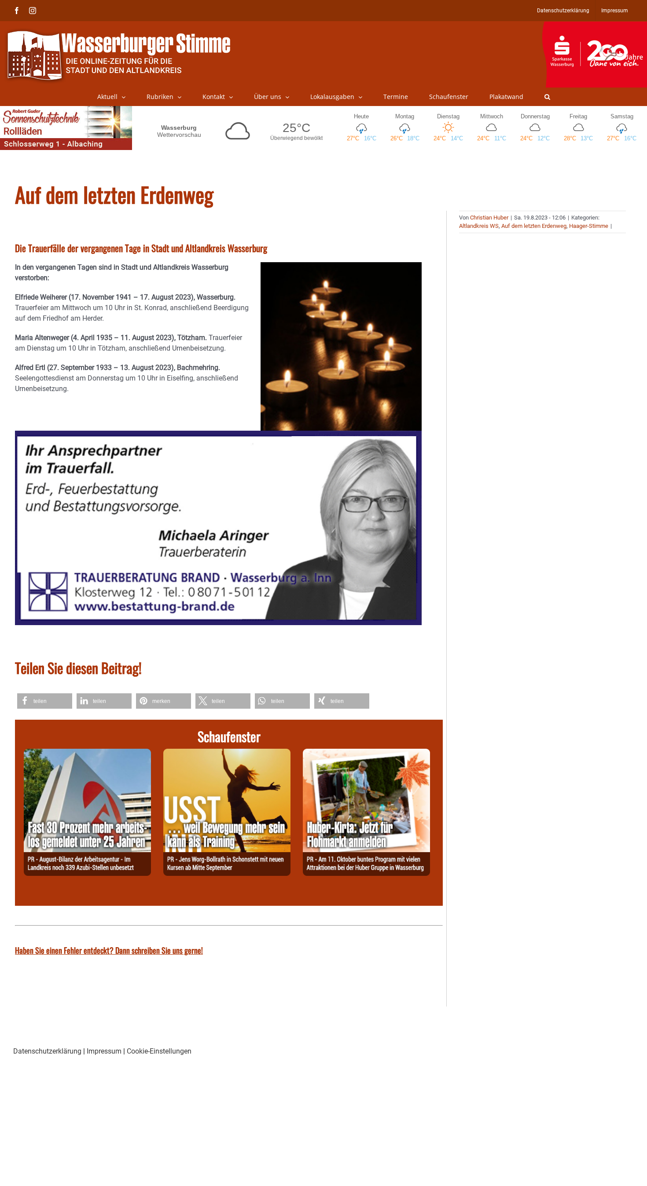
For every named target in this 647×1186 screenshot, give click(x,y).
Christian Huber (489, 217)
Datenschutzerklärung (47, 1051)
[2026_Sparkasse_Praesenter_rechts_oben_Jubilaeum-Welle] (594, 26)
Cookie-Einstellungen (159, 1051)
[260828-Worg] (226, 754)
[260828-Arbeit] (87, 754)
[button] (547, 97)
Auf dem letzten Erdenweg (533, 226)
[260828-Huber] (366, 754)
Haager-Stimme (588, 226)
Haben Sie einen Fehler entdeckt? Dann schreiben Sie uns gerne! (109, 950)
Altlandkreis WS (479, 226)
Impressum (104, 1051)
